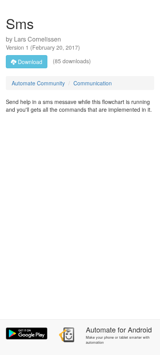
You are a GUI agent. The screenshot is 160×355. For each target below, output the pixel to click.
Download (29, 62)
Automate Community (38, 83)
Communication (92, 83)
